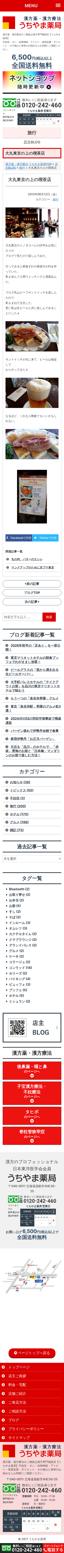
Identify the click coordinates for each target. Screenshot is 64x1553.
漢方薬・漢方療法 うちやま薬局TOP (28, 164)
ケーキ (16, 956)
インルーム (19, 923)
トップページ (18, 1367)
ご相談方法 (16, 1411)
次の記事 (31, 602)
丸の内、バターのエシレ (27, 559)
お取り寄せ (19, 895)
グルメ (16, 951)
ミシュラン (19, 1001)
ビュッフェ (19, 984)
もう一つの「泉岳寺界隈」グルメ (35, 698)
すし (15, 911)
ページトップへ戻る (33, 1353)
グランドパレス (23, 945)
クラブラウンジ (23, 940)
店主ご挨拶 (16, 1376)
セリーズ (18, 973)
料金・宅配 (16, 1385)
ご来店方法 (16, 1402)
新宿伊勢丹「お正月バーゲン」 (33, 739)
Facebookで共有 (19, 538)
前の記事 (32, 584)
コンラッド (20, 968)
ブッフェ (18, 990)
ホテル (16, 995)
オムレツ (18, 928)
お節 (15, 906)
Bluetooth (19, 889)
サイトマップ (18, 1437)
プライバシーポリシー (25, 1429)
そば (15, 917)
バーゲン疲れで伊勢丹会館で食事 (35, 731)
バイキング (19, 979)
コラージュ (19, 962)
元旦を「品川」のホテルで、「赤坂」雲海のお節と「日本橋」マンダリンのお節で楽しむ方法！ (33, 751)
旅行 (22, 168)
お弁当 (16, 900)
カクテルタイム (23, 934)
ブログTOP (32, 593)
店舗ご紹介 (16, 1393)
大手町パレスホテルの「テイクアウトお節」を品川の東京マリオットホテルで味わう (33, 686)
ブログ (13, 1420)
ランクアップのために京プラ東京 (32, 567)
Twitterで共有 (47, 538)
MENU (31, 5)
